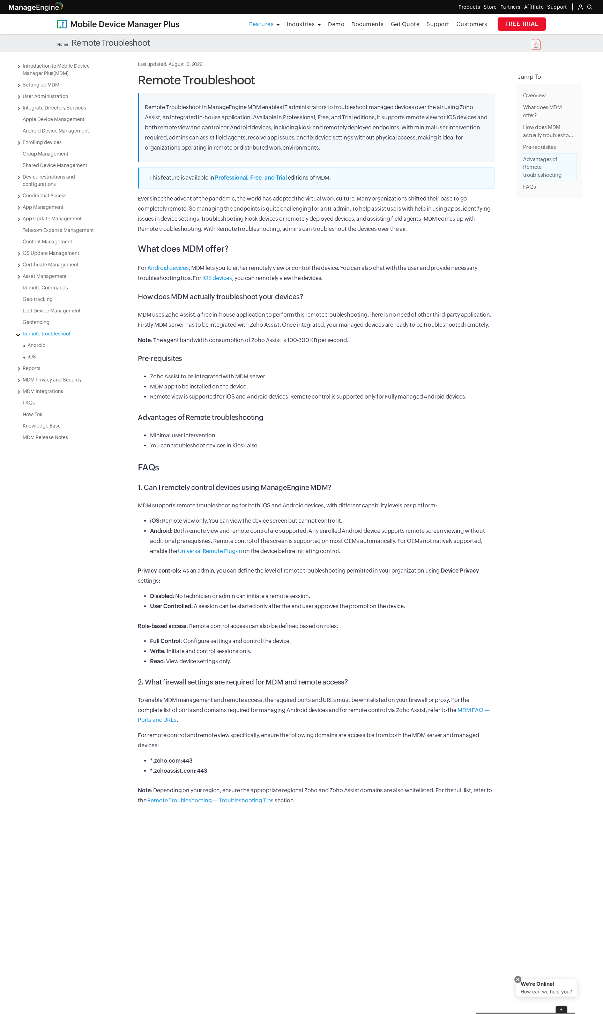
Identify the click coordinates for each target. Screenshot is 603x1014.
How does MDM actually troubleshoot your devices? (548, 133)
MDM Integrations (43, 391)
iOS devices (217, 278)
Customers (471, 24)
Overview (534, 95)
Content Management (47, 241)
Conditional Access (45, 195)
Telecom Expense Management (58, 230)
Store (490, 7)
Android (37, 345)
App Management (43, 207)
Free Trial (521, 24)
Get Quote (405, 24)
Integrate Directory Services (54, 108)
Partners (510, 7)
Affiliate (534, 7)
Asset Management (45, 276)
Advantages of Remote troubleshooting (542, 167)
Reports (31, 368)
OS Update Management (51, 253)
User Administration (45, 96)
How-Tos (32, 414)
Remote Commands (45, 287)
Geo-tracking (38, 299)
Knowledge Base (42, 426)
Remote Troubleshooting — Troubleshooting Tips (210, 800)
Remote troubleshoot (46, 333)
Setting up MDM (41, 85)
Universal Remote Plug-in (210, 551)
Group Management (45, 154)
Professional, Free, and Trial (250, 177)
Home (62, 44)
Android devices (168, 268)
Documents (367, 24)
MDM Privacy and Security (52, 380)
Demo (336, 24)
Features (261, 24)
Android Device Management (56, 131)
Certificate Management (51, 264)
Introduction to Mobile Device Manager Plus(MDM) (56, 69)
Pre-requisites (539, 147)
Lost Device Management (52, 310)
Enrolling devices (42, 142)
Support (437, 24)
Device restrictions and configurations (49, 180)
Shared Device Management (55, 165)
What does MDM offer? (542, 112)
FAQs (29, 403)
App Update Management (52, 218)
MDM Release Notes (45, 437)
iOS (32, 357)
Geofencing (36, 322)
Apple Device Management (53, 119)
